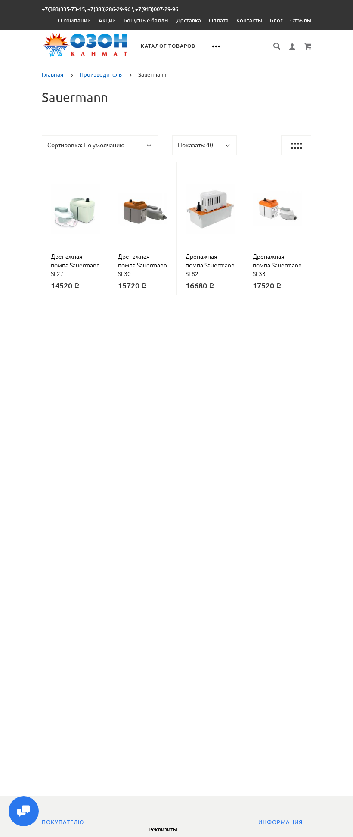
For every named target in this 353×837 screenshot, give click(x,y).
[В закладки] (99, 170)
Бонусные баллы (146, 20)
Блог (276, 20)
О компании (74, 20)
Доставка (188, 20)
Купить (85, 211)
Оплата (219, 20)
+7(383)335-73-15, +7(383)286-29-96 (86, 9)
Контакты (249, 20)
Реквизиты (163, 829)
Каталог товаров (168, 46)
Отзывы (300, 20)
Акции (107, 20)
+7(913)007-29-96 (156, 9)
